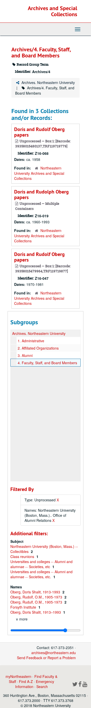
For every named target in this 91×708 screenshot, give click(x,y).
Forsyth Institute (23, 607)
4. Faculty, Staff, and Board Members (47, 362)
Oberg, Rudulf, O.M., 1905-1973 (36, 602)
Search (42, 686)
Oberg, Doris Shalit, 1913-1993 (35, 591)
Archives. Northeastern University (48, 82)
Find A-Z (26, 681)
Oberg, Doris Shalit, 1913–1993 (36, 612)
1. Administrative (31, 340)
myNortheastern (18, 676)
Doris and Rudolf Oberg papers (39, 132)
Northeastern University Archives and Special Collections (39, 173)
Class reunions (22, 556)
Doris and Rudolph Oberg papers (41, 194)
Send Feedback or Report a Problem (46, 657)
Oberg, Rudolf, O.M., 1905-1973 (36, 596)
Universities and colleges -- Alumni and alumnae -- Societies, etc (41, 564)
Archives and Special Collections (52, 11)
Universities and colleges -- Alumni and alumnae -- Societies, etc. (41, 574)
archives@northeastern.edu (53, 652)
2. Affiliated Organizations (38, 348)
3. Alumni (25, 355)
